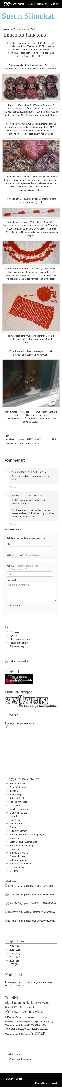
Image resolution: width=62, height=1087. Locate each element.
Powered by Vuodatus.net (46, 1082)
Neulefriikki (14, 820)
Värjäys (27, 1034)
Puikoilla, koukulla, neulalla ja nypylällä (28, 834)
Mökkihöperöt (15, 1017)
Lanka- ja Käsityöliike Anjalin (19, 723)
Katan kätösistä (17, 798)
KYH (16, 1007)
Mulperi (13, 816)
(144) (14, 953)
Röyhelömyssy (16, 646)
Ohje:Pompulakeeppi (19, 639)
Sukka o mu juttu (18, 860)
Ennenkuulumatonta (25, 34)
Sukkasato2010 (11, 1022)
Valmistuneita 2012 (14, 1034)
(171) (14, 957)
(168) (14, 960)
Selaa (31, 3)
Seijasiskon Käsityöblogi (21, 845)
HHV (37, 1003)
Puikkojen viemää (18, 831)
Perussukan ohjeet (18, 642)
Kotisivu (22, 567)
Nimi (9, 543)
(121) (14, 950)
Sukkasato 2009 (41, 1018)
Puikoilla (30, 1017)
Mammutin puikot (18, 812)
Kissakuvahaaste (27, 1007)
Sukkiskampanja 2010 (26, 1022)
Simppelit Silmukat (18, 852)
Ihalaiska (13, 791)
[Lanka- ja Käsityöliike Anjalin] (15, 742)
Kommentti (11, 579)
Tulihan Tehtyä (16, 867)
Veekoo (16, 471)
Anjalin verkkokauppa (20, 1059)
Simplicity (14, 849)
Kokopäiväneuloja (18, 802)
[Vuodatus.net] (14, 1078)
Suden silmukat (17, 856)
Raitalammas (16, 838)
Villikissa (13, 871)
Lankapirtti (14, 805)
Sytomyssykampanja (44, 1022)
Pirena (12, 827)
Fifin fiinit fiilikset (17, 787)
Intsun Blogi (15, 794)
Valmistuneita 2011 (37, 1028)
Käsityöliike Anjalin (29, 444)
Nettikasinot (18, 3)
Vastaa (13, 486)
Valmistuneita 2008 (14, 1025)
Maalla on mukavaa (19, 809)
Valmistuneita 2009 (35, 1024)
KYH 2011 (14, 632)
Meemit (44, 1013)
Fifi (14, 495)
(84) (14, 946)
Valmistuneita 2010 (15, 1028)
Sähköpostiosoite (24, 554)
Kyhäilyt (13, 635)
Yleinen (38, 1033)
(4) (13, 964)
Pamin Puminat (17, 823)
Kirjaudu (54, 3)
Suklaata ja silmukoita (20, 863)
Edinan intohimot (17, 783)
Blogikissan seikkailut (19, 1002)
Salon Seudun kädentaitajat (23, 842)
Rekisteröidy (41, 3)
